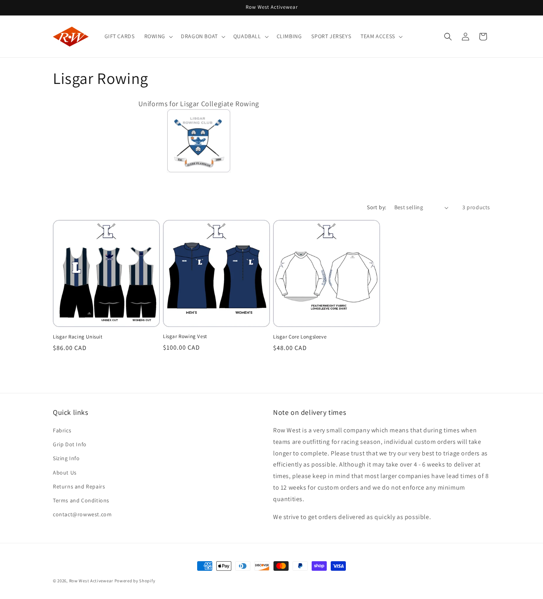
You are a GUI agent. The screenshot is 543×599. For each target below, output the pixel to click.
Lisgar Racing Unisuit (78, 337)
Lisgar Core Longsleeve (299, 337)
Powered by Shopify (134, 580)
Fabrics (62, 430)
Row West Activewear (91, 580)
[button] (158, 36)
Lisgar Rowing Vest (185, 337)
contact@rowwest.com (82, 514)
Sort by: (376, 207)
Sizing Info (66, 458)
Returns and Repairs (79, 486)
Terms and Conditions (81, 500)
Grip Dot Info (70, 444)
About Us (65, 472)
